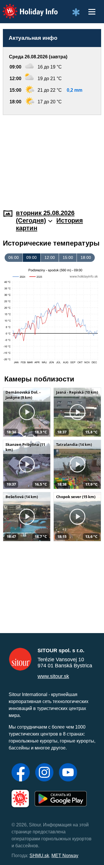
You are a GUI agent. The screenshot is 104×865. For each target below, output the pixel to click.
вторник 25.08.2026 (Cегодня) (45, 216)
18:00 (86, 257)
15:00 (68, 257)
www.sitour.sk (53, 676)
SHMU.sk (39, 855)
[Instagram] (44, 773)
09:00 (31, 257)
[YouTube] (68, 773)
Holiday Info (24, 7)
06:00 (13, 257)
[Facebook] (21, 773)
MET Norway (64, 855)
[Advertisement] (52, 158)
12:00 (49, 257)
